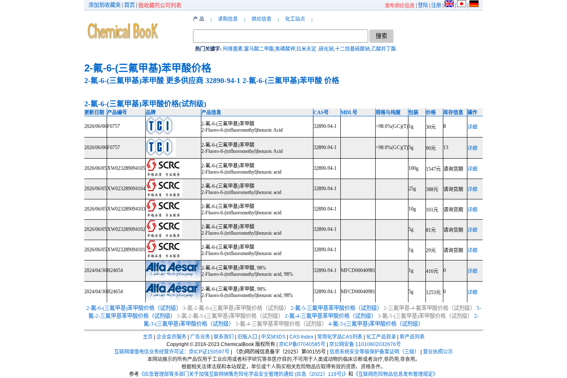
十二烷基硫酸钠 (352, 49)
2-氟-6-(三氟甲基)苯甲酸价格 (147, 68)
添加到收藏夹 (104, 5)
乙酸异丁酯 (383, 49)
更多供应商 (184, 80)
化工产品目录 (381, 337)
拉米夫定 (307, 49)
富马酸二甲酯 (259, 49)
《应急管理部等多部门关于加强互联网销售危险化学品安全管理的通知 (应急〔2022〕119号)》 (243, 374)
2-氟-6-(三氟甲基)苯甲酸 (124, 80)
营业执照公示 (438, 352)
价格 (331, 80)
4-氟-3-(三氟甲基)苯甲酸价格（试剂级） (375, 324)
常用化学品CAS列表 (339, 337)
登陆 (423, 5)
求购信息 (228, 19)
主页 (148, 337)
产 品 (198, 19)
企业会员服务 (171, 337)
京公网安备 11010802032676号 (365, 344)
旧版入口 (247, 337)
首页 (129, 5)
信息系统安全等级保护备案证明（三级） (374, 352)
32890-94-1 (222, 80)
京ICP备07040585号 (302, 344)
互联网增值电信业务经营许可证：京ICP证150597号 (172, 352)
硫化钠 (326, 49)
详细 (472, 127)
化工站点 (295, 19)
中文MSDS (273, 337)
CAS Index (301, 337)
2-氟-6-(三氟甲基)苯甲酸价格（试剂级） (133, 308)
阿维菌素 (233, 49)
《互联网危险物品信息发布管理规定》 (395, 374)
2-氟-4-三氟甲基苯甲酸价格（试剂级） (330, 316)
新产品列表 (412, 337)
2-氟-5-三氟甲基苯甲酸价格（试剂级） (336, 308)
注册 (436, 5)
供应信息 (261, 19)
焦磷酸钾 (285, 49)
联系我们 (224, 337)
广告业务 (200, 337)
